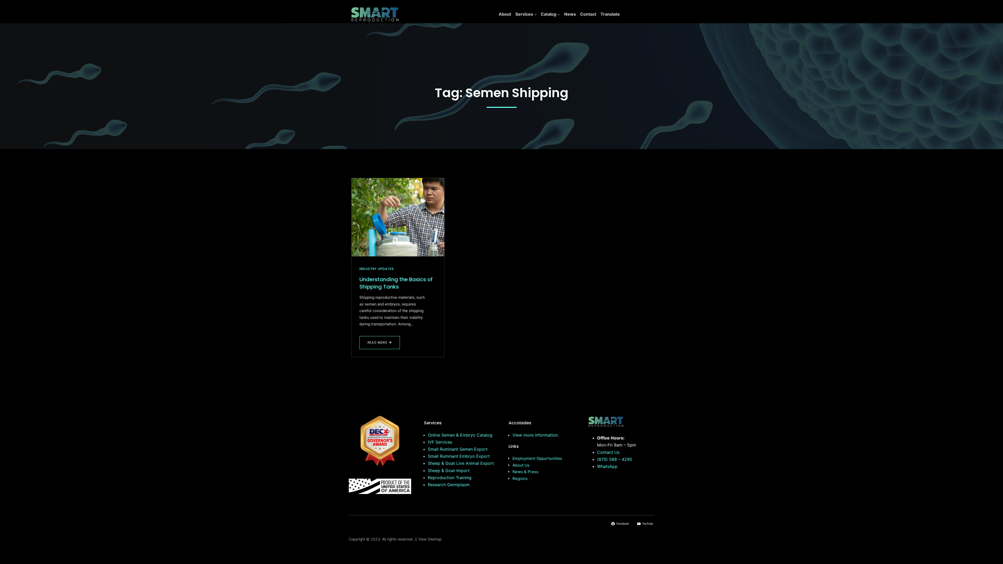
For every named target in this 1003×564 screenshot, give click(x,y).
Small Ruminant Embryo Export (459, 456)
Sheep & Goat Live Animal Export (461, 463)
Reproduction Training (449, 477)
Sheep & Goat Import (449, 470)
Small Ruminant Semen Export (458, 449)
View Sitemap (429, 539)
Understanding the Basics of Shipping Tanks (396, 283)
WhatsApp (607, 466)
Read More (382, 344)
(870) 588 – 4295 (614, 459)
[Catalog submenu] (558, 14)
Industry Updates (376, 269)
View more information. (535, 435)
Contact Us (608, 452)
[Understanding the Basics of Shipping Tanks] (398, 217)
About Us (520, 465)
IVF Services (440, 442)
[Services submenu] (535, 14)
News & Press (525, 471)
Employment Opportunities (537, 458)
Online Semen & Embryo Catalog (460, 435)
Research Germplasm (449, 484)
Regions (520, 478)
